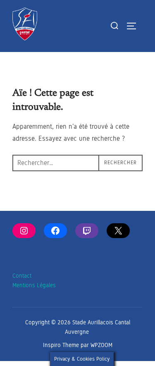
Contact (21, 275)
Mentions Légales (34, 285)
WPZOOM (101, 345)
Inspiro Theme (61, 345)
